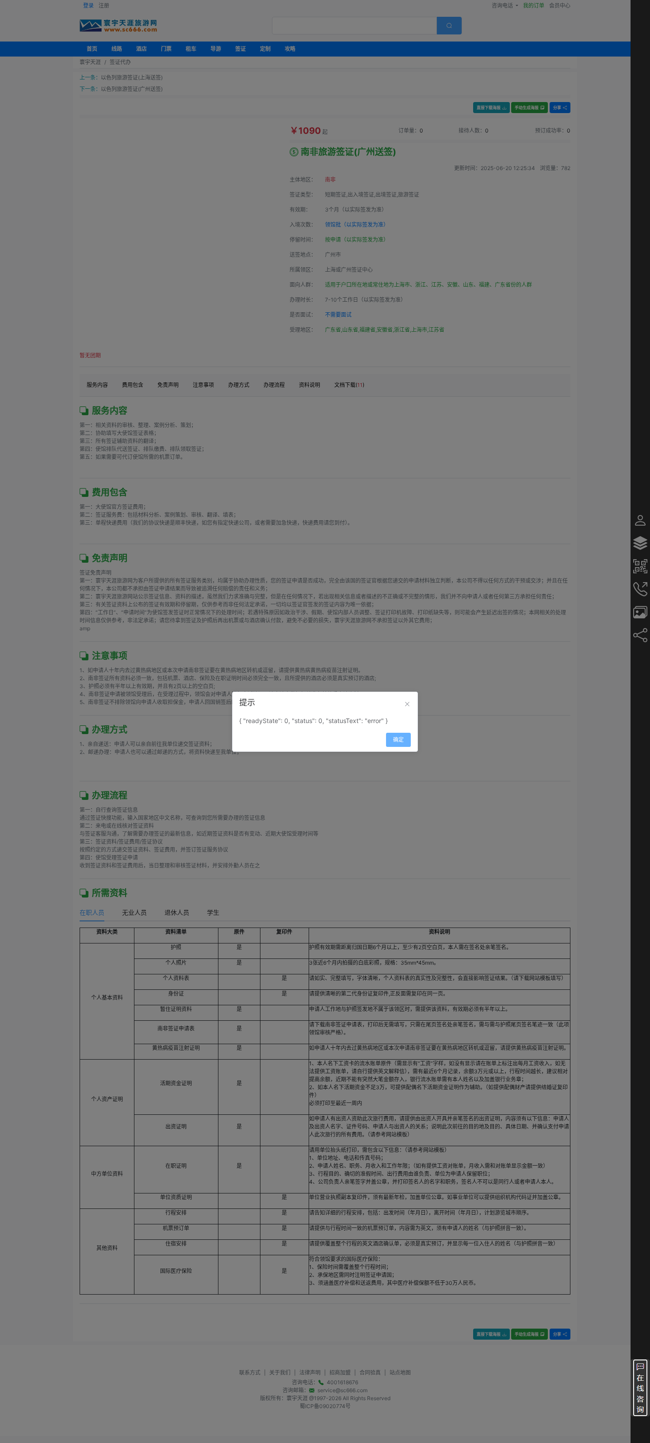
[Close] (407, 704)
